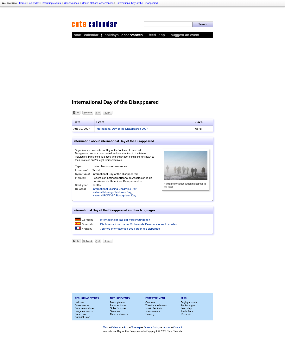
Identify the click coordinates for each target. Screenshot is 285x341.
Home (22, 3)
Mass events (152, 311)
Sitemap (136, 327)
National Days (82, 317)
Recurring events (51, 3)
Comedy (150, 314)
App (162, 35)
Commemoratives (84, 308)
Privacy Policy (151, 327)
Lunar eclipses (118, 305)
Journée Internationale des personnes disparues (130, 228)
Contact (177, 327)
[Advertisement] (142, 68)
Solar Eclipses (118, 308)
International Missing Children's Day (114, 188)
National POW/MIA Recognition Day (114, 195)
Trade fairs (187, 311)
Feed (152, 35)
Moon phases (117, 302)
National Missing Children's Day (111, 192)
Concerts (150, 302)
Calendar (34, 3)
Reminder (186, 314)
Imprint (166, 327)
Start (77, 35)
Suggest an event (185, 35)
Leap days (187, 308)
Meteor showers (119, 314)
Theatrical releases (156, 305)
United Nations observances (98, 3)
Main (105, 327)
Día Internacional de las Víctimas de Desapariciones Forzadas (138, 224)
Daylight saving (189, 302)
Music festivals (153, 308)
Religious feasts (84, 311)
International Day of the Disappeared (137, 3)
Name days (81, 314)
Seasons (115, 311)
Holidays (111, 35)
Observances (71, 3)
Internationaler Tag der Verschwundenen (125, 219)
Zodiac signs (188, 305)
